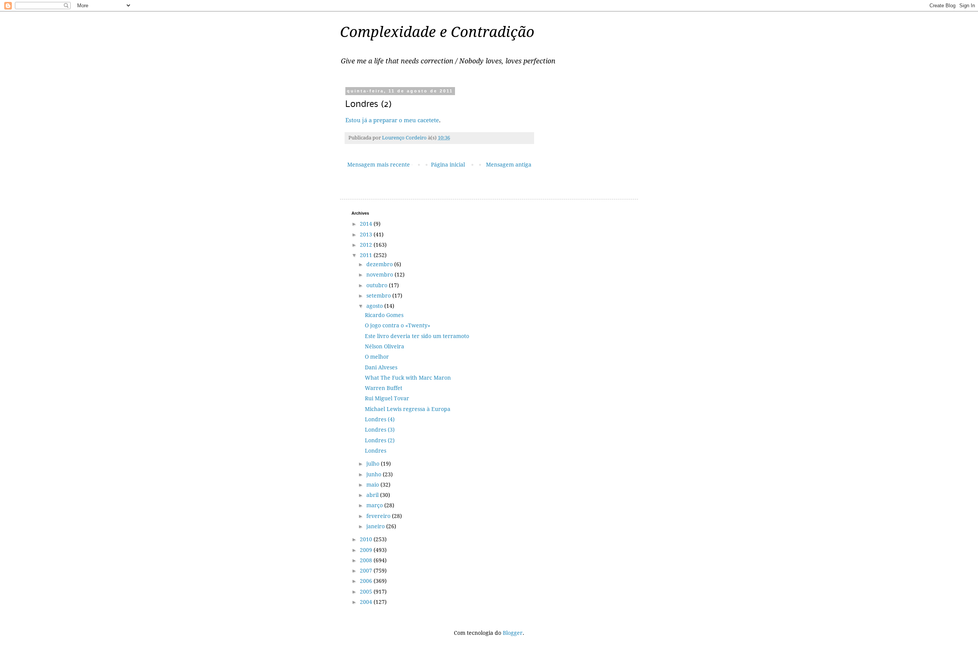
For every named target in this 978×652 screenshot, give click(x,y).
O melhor (377, 357)
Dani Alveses (381, 367)
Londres (375, 451)
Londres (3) (380, 430)
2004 (367, 602)
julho (373, 464)
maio (373, 485)
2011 (367, 255)
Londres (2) (380, 440)
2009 (367, 550)
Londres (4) (380, 419)
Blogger (513, 633)
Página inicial (448, 165)
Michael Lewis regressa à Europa (407, 409)
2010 (367, 539)
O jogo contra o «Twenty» (397, 325)
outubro (377, 285)
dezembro (380, 264)
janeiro (376, 526)
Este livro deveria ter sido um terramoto (417, 336)
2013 (367, 234)
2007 (367, 571)
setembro (379, 296)
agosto (375, 306)
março (375, 505)
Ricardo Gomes (384, 315)
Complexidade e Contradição (437, 32)
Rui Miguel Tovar (387, 398)
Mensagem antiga (508, 165)
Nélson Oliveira (384, 346)
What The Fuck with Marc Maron (408, 378)
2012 (367, 245)
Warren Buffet (383, 388)
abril (373, 495)
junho (374, 474)
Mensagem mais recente (378, 165)
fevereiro (379, 516)
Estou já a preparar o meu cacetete (392, 120)
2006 (367, 581)
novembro (380, 275)
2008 (367, 560)
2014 (367, 224)
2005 (367, 592)
